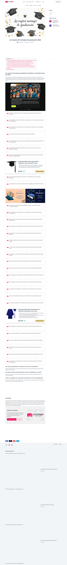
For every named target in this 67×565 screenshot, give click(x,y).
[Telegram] (17, 441)
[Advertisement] (25, 51)
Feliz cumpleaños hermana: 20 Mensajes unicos (49, 540)
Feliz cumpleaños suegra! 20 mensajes (47, 504)
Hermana (31, 5)
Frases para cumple (30, 1)
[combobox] (54, 13)
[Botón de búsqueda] (50, 15)
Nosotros (55, 444)
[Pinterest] (14, 441)
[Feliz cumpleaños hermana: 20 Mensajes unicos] (22, 541)
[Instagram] (9, 445)
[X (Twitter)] (10, 441)
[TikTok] (12, 445)
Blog (43, 1)
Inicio (24, 1)
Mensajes (37, 1)
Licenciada (39, 5)
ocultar (12, 58)
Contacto (60, 444)
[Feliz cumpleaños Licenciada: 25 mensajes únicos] (50, 21)
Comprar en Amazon (39, 171)
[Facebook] (6, 441)
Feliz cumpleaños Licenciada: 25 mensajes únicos (56, 21)
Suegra (27, 5)
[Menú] (61, 1)
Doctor (35, 5)
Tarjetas (58, 1)
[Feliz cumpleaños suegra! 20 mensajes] (50, 25)
